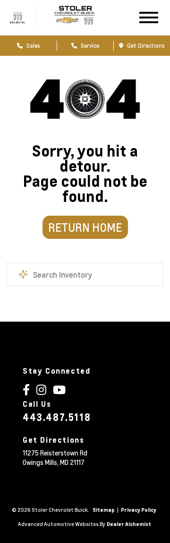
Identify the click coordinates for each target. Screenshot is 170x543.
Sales (32, 45)
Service (89, 45)
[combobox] (85, 274)
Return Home (85, 227)
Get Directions (145, 45)
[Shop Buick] (17, 17)
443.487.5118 (57, 417)
